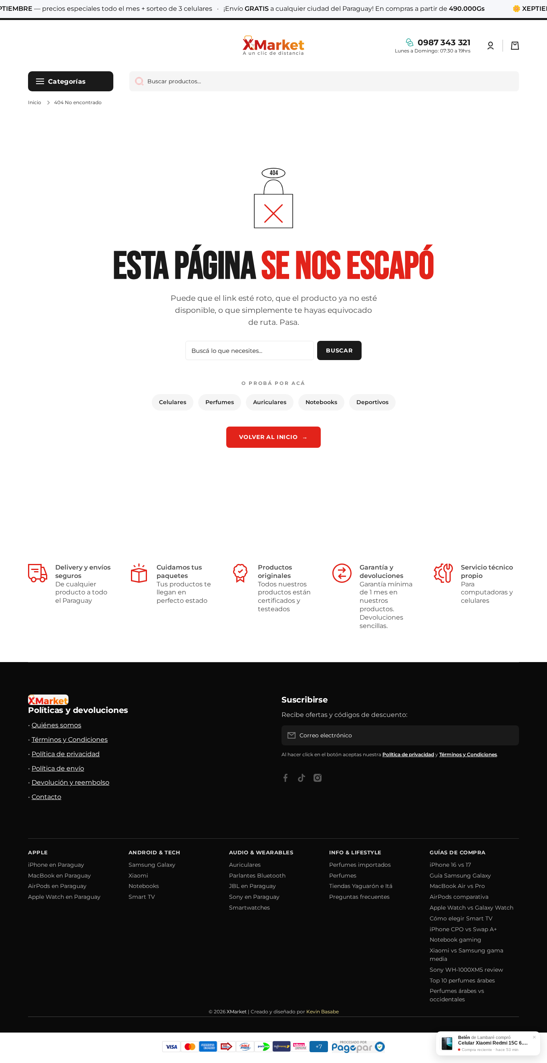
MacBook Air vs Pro (457, 886)
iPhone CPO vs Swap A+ (463, 929)
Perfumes (219, 402)
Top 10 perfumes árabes (462, 980)
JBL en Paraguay (252, 886)
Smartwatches (249, 907)
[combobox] (324, 81)
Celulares (172, 402)
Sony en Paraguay (254, 897)
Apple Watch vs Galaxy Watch (471, 907)
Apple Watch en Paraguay (64, 897)
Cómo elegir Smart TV (461, 918)
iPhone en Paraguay (56, 865)
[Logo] (273, 45)
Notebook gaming (455, 939)
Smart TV (142, 897)
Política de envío (58, 768)
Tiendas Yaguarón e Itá (360, 886)
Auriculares (269, 402)
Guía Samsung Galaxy (460, 875)
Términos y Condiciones (70, 739)
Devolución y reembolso (70, 782)
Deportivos (372, 402)
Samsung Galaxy (152, 865)
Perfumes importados (360, 865)
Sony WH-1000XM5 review (466, 969)
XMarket (237, 1012)
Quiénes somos (56, 725)
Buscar (339, 350)
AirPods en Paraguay (57, 886)
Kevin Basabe (322, 1012)
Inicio (34, 102)
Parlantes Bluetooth (257, 875)
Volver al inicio (273, 437)
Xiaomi (138, 875)
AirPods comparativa (459, 897)
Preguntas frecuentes (359, 897)
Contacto (46, 797)
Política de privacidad (66, 754)
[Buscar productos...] (136, 81)
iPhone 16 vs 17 (450, 865)
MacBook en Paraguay (59, 875)
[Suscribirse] (509, 735)
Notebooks (321, 402)
